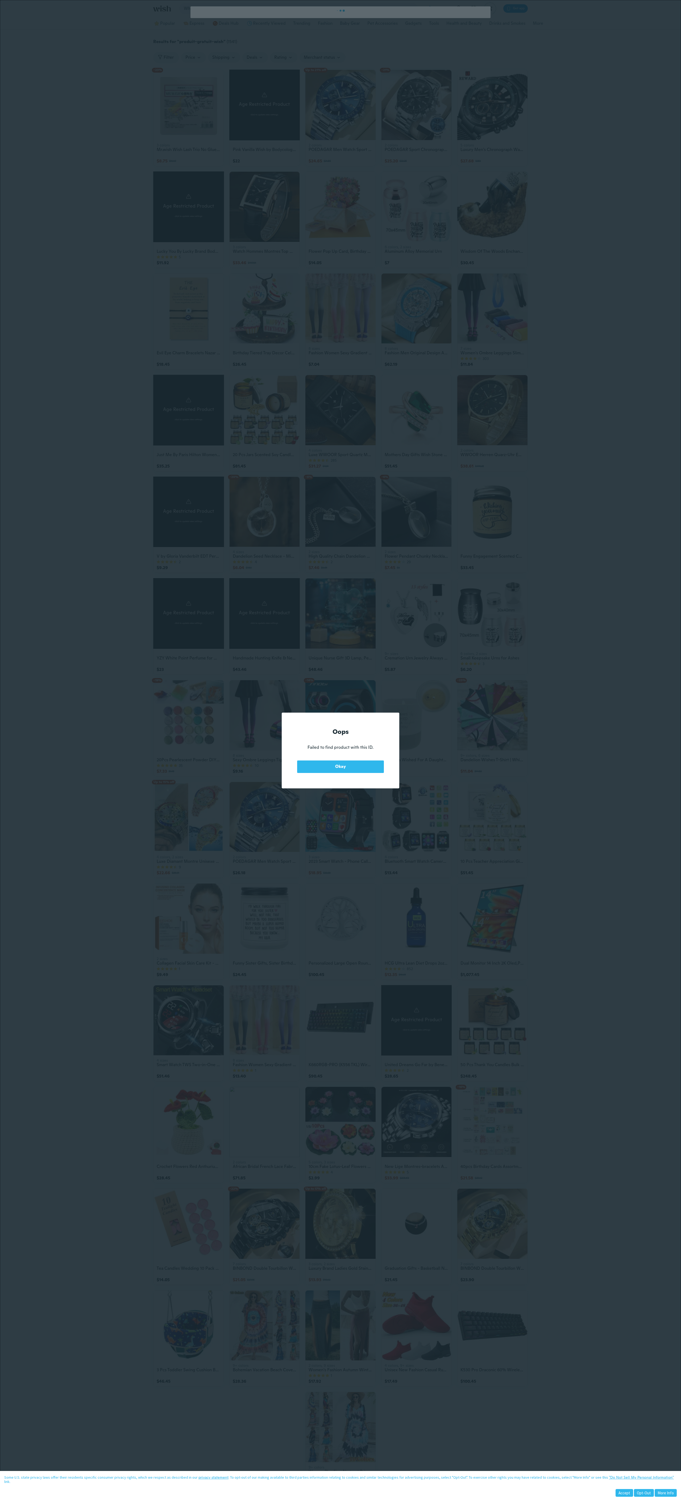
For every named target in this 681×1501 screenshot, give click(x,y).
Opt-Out (644, 1492)
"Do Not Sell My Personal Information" (641, 1477)
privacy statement (213, 1477)
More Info (666, 1492)
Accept (624, 1492)
